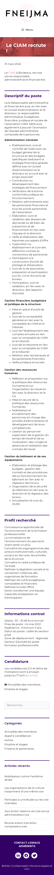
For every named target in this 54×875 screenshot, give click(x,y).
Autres (8, 740)
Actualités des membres (24, 684)
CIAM (11, 72)
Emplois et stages (16, 689)
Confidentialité (19, 865)
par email (31, 675)
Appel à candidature (17, 735)
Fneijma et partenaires (19, 748)
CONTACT (20, 842)
